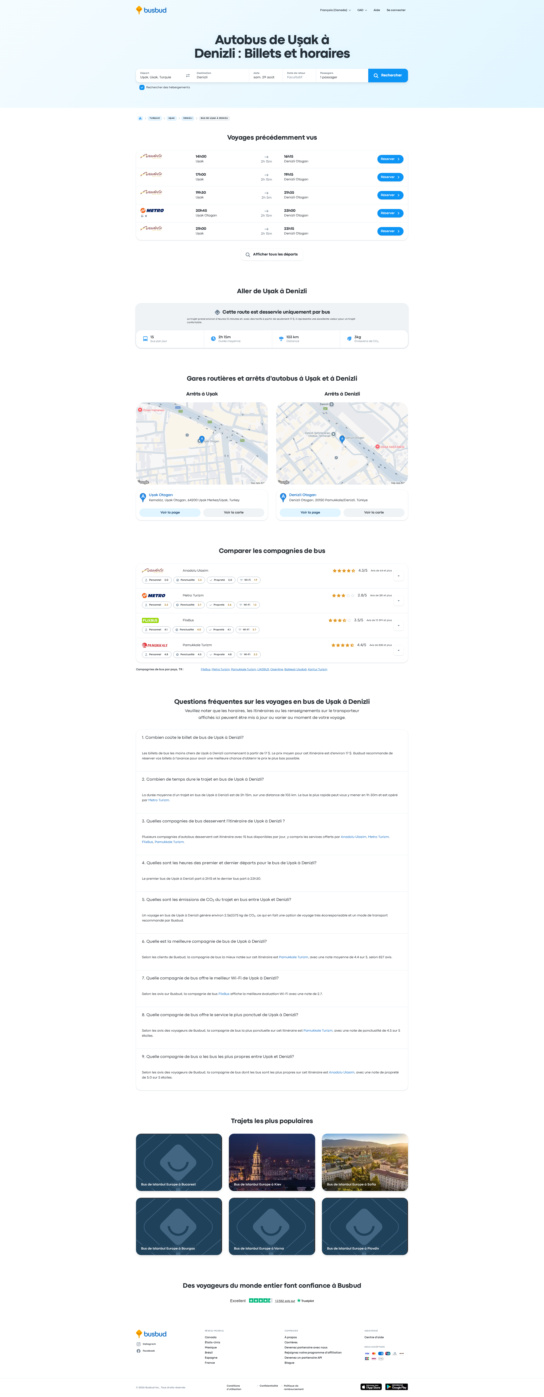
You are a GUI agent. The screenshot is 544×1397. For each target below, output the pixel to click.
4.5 (199, 655)
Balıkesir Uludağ (295, 669)
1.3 (255, 605)
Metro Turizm (193, 595)
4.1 (165, 630)
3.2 (166, 605)
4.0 (199, 630)
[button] (188, 75)
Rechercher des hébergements (168, 87)
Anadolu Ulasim (195, 570)
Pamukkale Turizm (197, 645)
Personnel (155, 580)
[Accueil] (140, 118)
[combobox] (159, 75)
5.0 (166, 580)
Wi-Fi (247, 580)
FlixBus (188, 620)
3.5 (200, 580)
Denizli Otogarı (302, 495)
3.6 (229, 605)
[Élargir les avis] (399, 576)
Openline (276, 669)
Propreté (219, 580)
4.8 (166, 655)
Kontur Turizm (317, 669)
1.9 (255, 580)
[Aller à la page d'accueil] (151, 10)
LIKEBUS (263, 669)
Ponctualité (188, 580)
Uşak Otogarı (161, 495)
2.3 (255, 655)
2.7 (199, 605)
